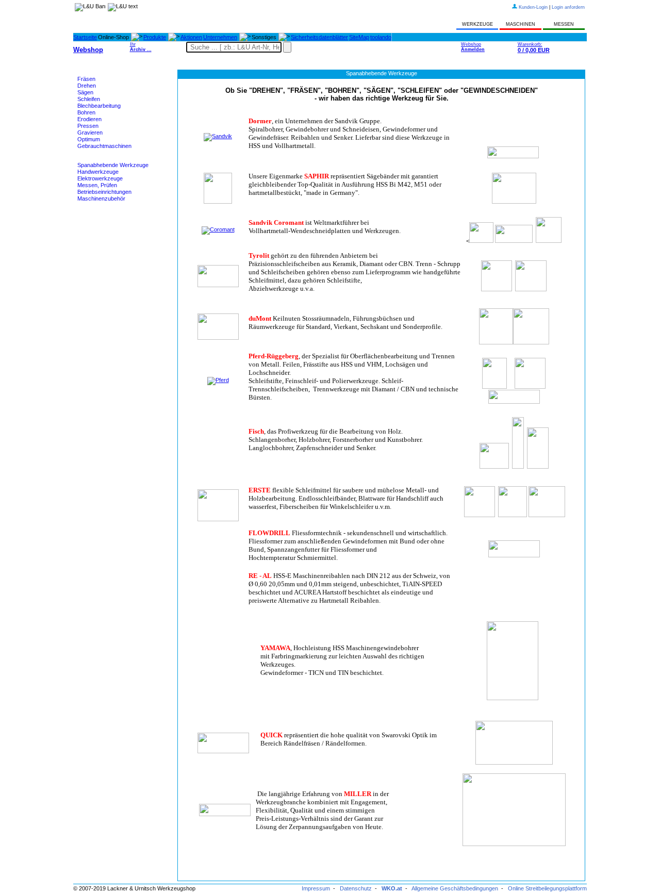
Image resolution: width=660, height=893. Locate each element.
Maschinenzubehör (101, 198)
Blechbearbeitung (99, 106)
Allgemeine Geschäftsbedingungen (454, 888)
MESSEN (564, 24)
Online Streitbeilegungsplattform (547, 888)
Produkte (154, 37)
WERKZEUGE (477, 24)
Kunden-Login (533, 7)
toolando (380, 37)
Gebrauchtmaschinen (104, 146)
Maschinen (91, 73)
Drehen (86, 85)
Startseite (85, 37)
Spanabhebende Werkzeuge (112, 165)
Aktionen (191, 37)
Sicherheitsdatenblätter (319, 37)
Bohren (86, 112)
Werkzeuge (91, 159)
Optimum (88, 139)
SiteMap (359, 37)
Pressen (87, 126)
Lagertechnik (93, 224)
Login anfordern (568, 7)
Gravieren (90, 132)
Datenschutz (356, 888)
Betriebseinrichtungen (104, 192)
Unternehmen (220, 37)
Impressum (316, 888)
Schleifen (88, 99)
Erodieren (89, 119)
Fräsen (86, 79)
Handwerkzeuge (98, 172)
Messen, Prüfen (97, 185)
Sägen (85, 92)
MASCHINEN (520, 24)
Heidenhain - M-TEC (102, 211)
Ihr (141, 47)
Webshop (473, 47)
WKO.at (392, 888)
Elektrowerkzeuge (100, 178)
